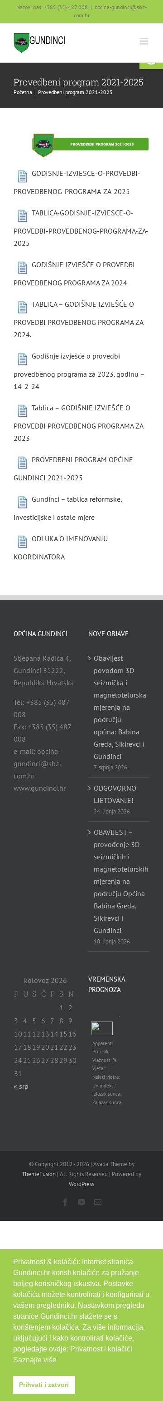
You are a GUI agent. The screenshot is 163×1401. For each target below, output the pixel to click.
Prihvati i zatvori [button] (44, 1384)
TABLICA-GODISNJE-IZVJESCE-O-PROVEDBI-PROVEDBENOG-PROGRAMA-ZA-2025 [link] (81, 228)
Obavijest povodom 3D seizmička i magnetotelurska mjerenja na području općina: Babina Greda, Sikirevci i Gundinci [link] (119, 707)
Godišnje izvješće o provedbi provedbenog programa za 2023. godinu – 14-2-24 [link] (79, 371)
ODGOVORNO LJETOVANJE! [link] (115, 794)
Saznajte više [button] (35, 1360)
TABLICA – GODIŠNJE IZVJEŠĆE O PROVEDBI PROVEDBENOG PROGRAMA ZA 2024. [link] (78, 319)
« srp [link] (21, 1086)
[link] (40, 43)
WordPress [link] (81, 1184)
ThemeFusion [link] (39, 1174)
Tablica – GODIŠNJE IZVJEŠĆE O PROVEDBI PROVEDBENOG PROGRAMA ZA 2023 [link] (78, 423)
